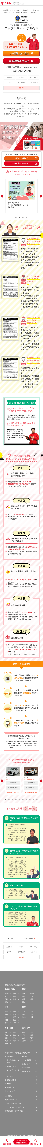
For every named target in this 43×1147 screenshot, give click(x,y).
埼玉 (23, 996)
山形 (14, 999)
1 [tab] (16, 217)
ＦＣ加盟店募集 (10, 1080)
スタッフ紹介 (34, 77)
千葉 (31, 996)
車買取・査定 (10, 1056)
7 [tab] (26, 799)
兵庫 (31, 1017)
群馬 (23, 999)
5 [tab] (19, 799)
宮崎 (31, 1038)
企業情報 (8, 1084)
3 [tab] (23, 217)
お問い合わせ (10, 1087)
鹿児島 (24, 1041)
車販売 (24, 1056)
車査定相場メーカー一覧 (14, 1061)
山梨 (14, 1017)
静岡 (6, 1020)
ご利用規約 (9, 1096)
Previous (2, 196)
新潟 (6, 1011)
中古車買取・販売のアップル (11, 10)
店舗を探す (26, 10)
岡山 (6, 1035)
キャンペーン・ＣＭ (14, 1070)
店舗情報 (9, 77)
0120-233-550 (23, 645)
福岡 (23, 1032)
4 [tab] (26, 217)
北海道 (7, 993)
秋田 (6, 999)
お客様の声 (21, 82)
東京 (23, 993)
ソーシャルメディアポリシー (15, 1107)
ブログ (9, 82)
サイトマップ (10, 1091)
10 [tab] (36, 799)
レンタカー (9, 1076)
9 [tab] (33, 799)
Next (41, 196)
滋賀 (23, 1014)
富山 (6, 1014)
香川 (6, 1041)
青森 (14, 993)
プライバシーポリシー (13, 1103)
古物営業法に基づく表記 (14, 1111)
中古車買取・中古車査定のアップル (18, 1053)
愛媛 (14, 1041)
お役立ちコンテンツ (29, 1071)
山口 (6, 1038)
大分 (23, 1038)
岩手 (6, 996)
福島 (6, 1002)
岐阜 (6, 1023)
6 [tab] (23, 799)
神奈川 (32, 993)
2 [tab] (19, 217)
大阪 (23, 1011)
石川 (14, 1014)
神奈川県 (36, 10)
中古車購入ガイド (30, 1060)
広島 (14, 1035)
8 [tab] (30, 799)
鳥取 (6, 1032)
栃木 (31, 999)
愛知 (14, 1020)
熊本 (31, 1035)
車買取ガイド (11, 1066)
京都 (31, 1011)
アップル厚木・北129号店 (19, 12)
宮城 (14, 996)
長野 (14, 1011)
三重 (14, 1023)
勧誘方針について (11, 1100)
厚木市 (6, 12)
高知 (6, 1044)
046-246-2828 (21, 71)
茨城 (23, 1002)
